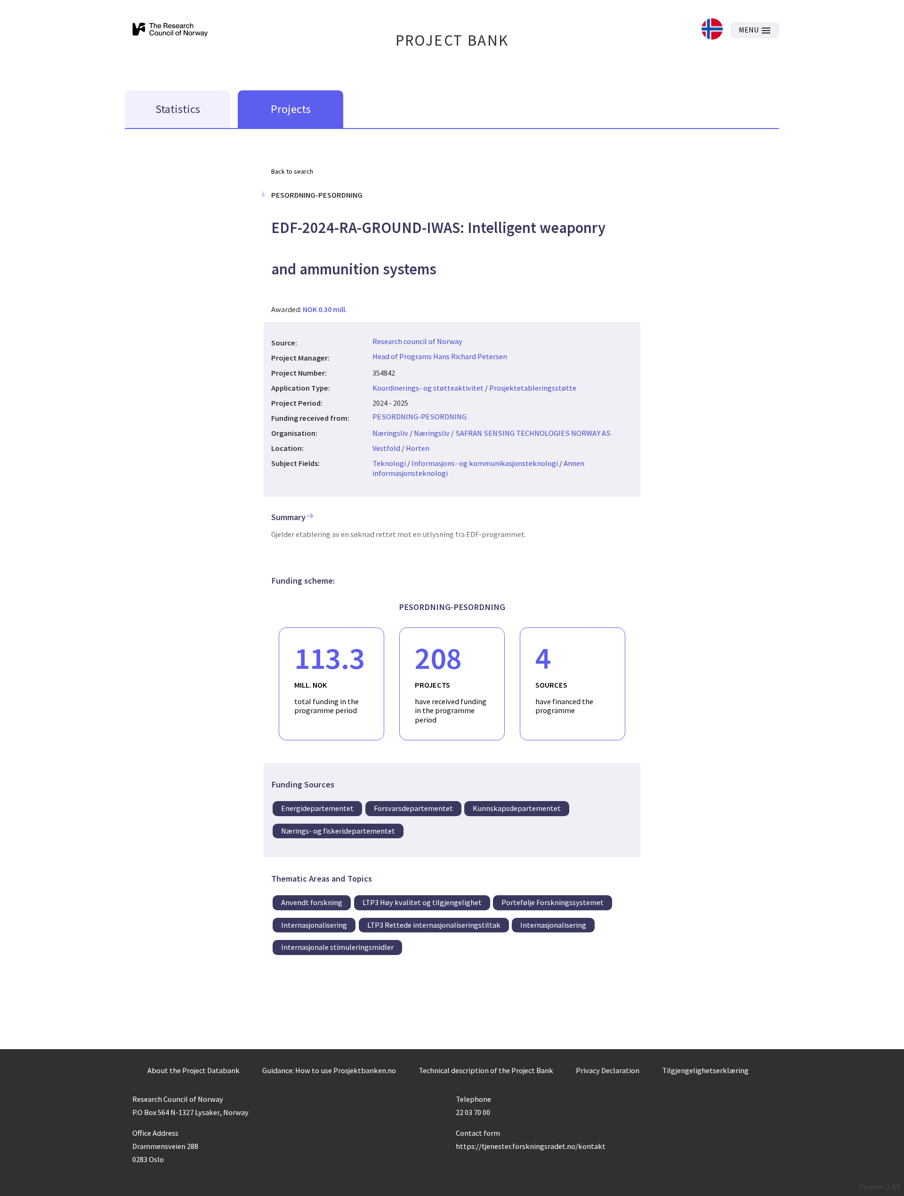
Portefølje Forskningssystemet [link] (552, 902)
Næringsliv (390, 433)
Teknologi (389, 463)
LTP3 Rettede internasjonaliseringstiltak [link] (433, 925)
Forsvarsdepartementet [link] (413, 808)
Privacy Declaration (607, 1070)
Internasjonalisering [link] (314, 925)
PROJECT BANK (452, 40)
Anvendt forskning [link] (311, 902)
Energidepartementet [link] (317, 808)
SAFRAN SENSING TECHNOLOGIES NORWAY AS (533, 433)
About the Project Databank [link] (193, 1070)
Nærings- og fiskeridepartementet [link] (338, 830)
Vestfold (386, 448)
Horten (417, 448)
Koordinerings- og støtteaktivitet (428, 388)
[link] (712, 29)
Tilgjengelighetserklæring (705, 1070)
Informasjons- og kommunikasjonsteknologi (485, 463)
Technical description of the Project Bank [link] (486, 1070)
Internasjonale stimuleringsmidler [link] (337, 947)
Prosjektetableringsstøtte (532, 388)
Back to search (292, 171)
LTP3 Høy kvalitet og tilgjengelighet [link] (422, 902)
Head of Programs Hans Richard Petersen (439, 356)
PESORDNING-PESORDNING (419, 416)
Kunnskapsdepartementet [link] (517, 808)
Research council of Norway (417, 341)
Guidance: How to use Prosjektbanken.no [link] (329, 1070)
